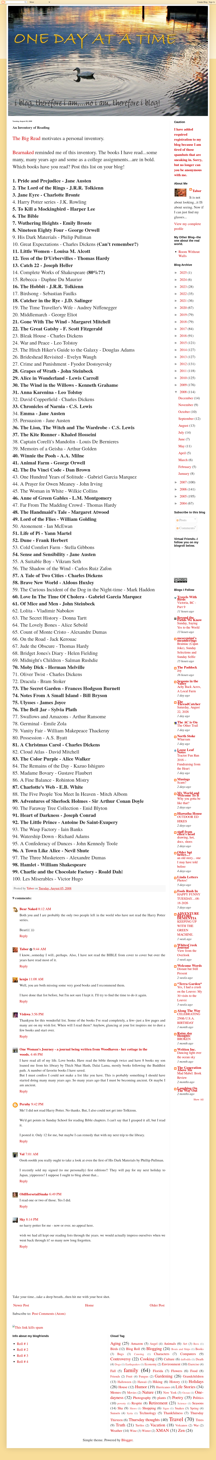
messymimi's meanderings (187, 639)
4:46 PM (36, 1054)
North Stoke (186, 735)
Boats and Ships (180, 1349)
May (182, 446)
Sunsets (115, 1413)
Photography (142, 1397)
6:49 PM (55, 1194)
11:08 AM (36, 979)
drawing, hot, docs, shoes (186, 839)
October (184, 411)
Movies (132, 1392)
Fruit (129, 1376)
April (182, 453)
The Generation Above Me (189, 1068)
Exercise (193, 1364)
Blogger (127, 1440)
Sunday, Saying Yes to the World (188, 625)
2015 (184, 342)
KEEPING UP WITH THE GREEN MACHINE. (187, 928)
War (196, 1425)
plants (161, 1397)
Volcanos (181, 1425)
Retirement (158, 1403)
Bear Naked (28, 908)
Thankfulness (173, 1413)
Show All (199, 1099)
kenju (24, 978)
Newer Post (21, 1305)
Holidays (196, 1381)
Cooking (147, 1359)
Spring (194, 1408)
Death (200, 1359)
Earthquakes (132, 1364)
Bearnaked (23, 152)
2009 (184, 384)
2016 (184, 335)
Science (182, 1403)
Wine (133, 1430)
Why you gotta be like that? (188, 800)
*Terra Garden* (189, 983)
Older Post (157, 1305)
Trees (200, 1419)
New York (170, 1392)
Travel (176, 1419)
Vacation (157, 1425)
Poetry (177, 1397)
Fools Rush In (187, 890)
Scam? (181, 782)
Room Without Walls (189, 253)
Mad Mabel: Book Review (189, 1075)
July (181, 432)
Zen (181, 1430)
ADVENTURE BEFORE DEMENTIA (188, 916)
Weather (116, 1430)
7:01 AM (31, 1154)
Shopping (149, 1408)
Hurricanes (163, 1387)
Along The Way (188, 1010)
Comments (186, 528)
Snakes (179, 1408)
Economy (151, 1364)
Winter (146, 1430)
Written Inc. (186, 1049)
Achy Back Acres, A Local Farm (189, 688)
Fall (113, 1370)
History (174, 1381)
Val (22, 1153)
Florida (158, 1370)
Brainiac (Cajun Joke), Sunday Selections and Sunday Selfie (187, 650)
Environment (171, 1364)
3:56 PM (37, 1014)
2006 (184, 489)
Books (199, 1349)
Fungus (143, 1376)
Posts (182, 520)
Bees (196, 1344)
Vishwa (25, 1014)
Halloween (124, 1382)
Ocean (186, 1392)
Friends (115, 1376)
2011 (184, 370)
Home (89, 1305)
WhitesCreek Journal (187, 946)
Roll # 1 (22, 1343)
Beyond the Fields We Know (189, 618)
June (182, 439)
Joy (179, 670)
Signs (166, 1408)
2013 (184, 356)
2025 (184, 272)
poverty (121, 1403)
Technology (147, 1413)
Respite (137, 1403)
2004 (184, 503)
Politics (198, 1397)
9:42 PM (37, 1104)
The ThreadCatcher (189, 702)
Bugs (120, 1354)
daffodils (186, 1359)
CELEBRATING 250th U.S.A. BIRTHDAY (188, 1018)
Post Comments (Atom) (49, 1313)
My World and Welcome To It (188, 794)
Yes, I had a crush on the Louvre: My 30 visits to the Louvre (189, 993)
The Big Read (26, 138)
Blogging (154, 1348)
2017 (184, 328)
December (186, 398)
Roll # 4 (22, 1361)
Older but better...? (184, 853)
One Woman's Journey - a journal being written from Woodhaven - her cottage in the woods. (83, 1051)
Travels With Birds (187, 598)
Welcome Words (189, 965)
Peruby (25, 1104)
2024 (184, 279)
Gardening (164, 1376)
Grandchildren (193, 1376)
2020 (184, 307)
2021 (184, 300)
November (186, 404)
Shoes (133, 1408)
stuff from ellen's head (186, 832)
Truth (120, 1425)
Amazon (137, 1343)
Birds (114, 1348)
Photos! (182, 880)
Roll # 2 (22, 1349)
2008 (184, 391)
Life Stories (185, 1386)
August (183, 425)
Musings (183, 779)
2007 (184, 482)
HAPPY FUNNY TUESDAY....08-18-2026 (188, 898)
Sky (22, 1219)
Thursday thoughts (144, 1419)
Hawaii (142, 1382)
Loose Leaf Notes (185, 751)
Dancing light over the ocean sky (189, 1054)
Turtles (139, 1425)
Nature (148, 1392)
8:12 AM (44, 908)
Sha (120, 1408)
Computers (188, 1353)
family (131, 1370)
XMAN (162, 1430)
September (186, 418)
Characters (161, 1353)
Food (193, 1370)
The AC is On (187, 722)
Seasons (198, 1403)
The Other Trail (187, 725)
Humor (141, 1386)
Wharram (183, 739)
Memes (115, 1392)
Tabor (24, 948)
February (185, 466)
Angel (154, 1343)
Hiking (158, 1381)
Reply (24, 935)
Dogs (118, 1364)
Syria (130, 1413)
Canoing (139, 1354)
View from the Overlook (186, 952)
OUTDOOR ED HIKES (188, 818)
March (183, 459)
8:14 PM (32, 1219)
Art (185, 1343)
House (122, 1387)
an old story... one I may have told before (189, 862)
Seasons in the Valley (187, 682)
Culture (169, 1359)
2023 (184, 286)
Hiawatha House (189, 813)
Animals (170, 1343)
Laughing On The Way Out (187, 1089)
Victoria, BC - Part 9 (186, 604)
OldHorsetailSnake (34, 1194)
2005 (184, 496)
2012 (184, 363)
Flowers (176, 1370)
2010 (184, 377)
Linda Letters (187, 876)
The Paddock (187, 667)
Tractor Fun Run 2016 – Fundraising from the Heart (188, 762)
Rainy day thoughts (184, 1034)
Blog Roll (133, 1348)
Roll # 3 (22, 1355)
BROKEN (184, 1039)
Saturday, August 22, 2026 (188, 709)
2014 (184, 349)
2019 (184, 314)
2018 (184, 321)
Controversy (120, 1359)
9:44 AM (39, 949)
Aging (115, 1343)
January (184, 473)
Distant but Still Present (187, 970)
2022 (184, 293)
